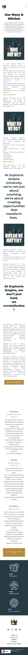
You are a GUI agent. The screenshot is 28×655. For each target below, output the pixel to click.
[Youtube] (20, 630)
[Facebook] (8, 630)
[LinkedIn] (16, 630)
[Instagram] (12, 630)
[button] (26, 6)
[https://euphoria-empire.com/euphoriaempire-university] (4, 6)
